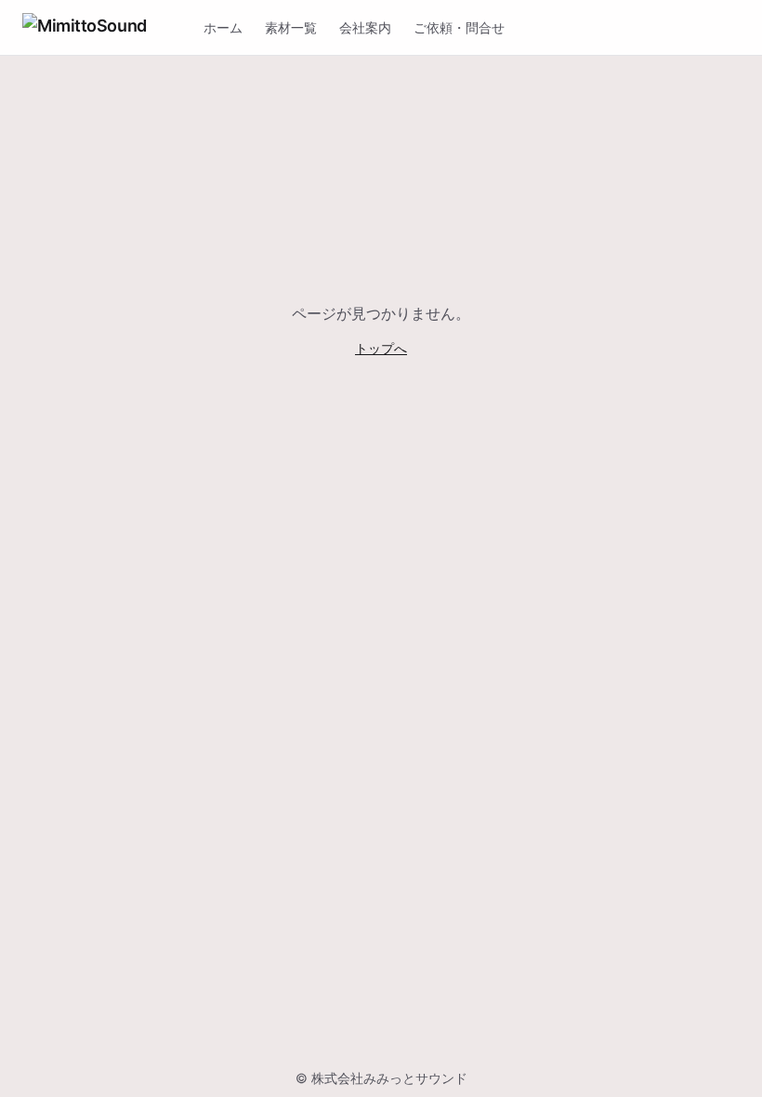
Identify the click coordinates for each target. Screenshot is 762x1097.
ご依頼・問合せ (459, 27)
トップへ (381, 348)
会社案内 (365, 27)
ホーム (223, 27)
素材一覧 (291, 27)
